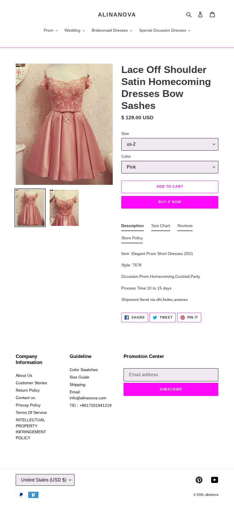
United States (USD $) (43, 479)
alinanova (117, 14)
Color (126, 156)
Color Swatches (84, 369)
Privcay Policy (28, 405)
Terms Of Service (31, 412)
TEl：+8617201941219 (91, 405)
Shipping (77, 384)
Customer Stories (31, 383)
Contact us (25, 397)
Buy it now (169, 202)
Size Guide (79, 377)
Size (125, 133)
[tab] (132, 227)
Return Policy (28, 390)
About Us (24, 375)
